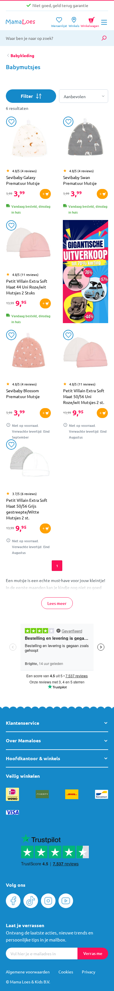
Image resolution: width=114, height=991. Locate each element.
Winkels (74, 23)
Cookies (65, 971)
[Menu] (104, 22)
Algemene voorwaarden (28, 971)
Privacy (88, 971)
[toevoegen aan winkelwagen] (45, 194)
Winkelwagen (90, 21)
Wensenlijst (59, 23)
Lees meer (57, 603)
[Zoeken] (104, 38)
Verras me (92, 953)
